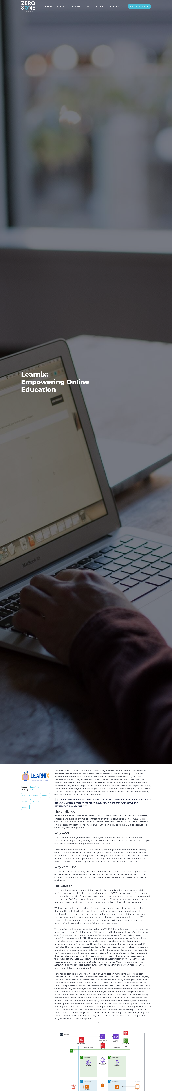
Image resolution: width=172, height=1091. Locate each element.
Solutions (61, 6)
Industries (75, 6)
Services (48, 6)
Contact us (113, 6)
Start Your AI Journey (139, 6)
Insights (99, 6)
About (88, 6)
